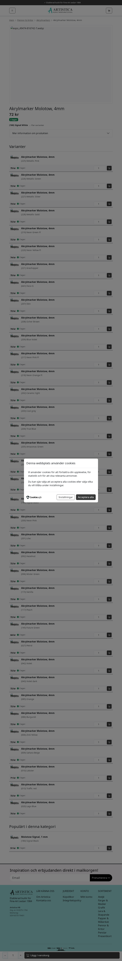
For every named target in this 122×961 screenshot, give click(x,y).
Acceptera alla (86, 497)
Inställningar (66, 497)
